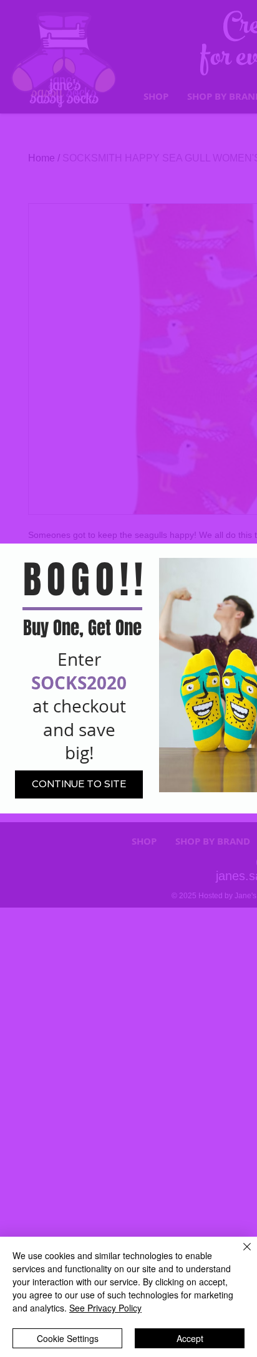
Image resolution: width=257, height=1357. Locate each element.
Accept (190, 1338)
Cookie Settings (68, 1338)
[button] (79, 784)
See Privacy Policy (105, 1308)
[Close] (240, 1254)
